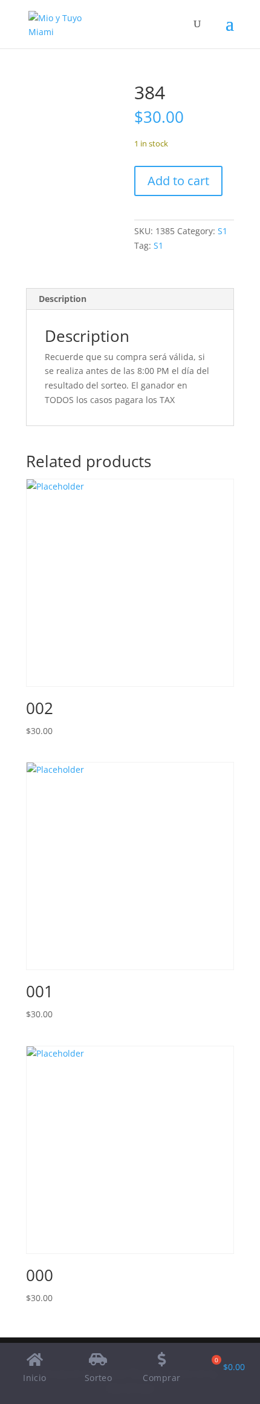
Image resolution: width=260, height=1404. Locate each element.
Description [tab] (62, 298)
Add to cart (178, 180)
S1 (222, 231)
